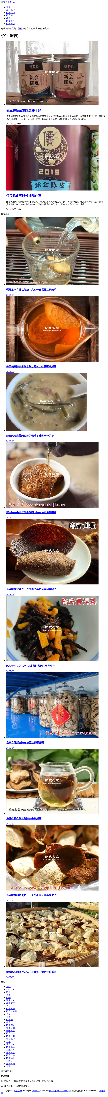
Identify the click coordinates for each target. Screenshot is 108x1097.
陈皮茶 (9, 15)
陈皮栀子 (10, 1009)
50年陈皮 (10, 1031)
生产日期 (10, 1064)
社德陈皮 (10, 989)
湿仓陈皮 (10, 1044)
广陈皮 (9, 1061)
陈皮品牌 (10, 13)
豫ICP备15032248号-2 (58, 1091)
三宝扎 (9, 1066)
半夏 (8, 1022)
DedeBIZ (36, 1091)
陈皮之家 (18, 1091)
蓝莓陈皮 (10, 1053)
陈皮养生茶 (11, 1011)
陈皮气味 (10, 1033)
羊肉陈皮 (10, 1003)
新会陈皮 (10, 10)
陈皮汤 (9, 1020)
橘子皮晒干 (11, 1028)
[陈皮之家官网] (8, 2)
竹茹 (8, 1006)
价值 (8, 1017)
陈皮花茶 (10, 1055)
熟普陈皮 (10, 1039)
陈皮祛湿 (10, 1036)
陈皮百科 (10, 21)
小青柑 (9, 18)
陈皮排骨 (10, 1058)
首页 (8, 7)
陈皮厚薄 (10, 1047)
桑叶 (8, 987)
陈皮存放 (10, 1025)
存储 (8, 992)
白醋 (8, 998)
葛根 (8, 1042)
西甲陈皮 (10, 1000)
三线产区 (10, 1050)
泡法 (8, 1014)
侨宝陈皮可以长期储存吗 (23, 195)
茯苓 (8, 995)
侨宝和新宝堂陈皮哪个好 (23, 110)
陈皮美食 (10, 24)
